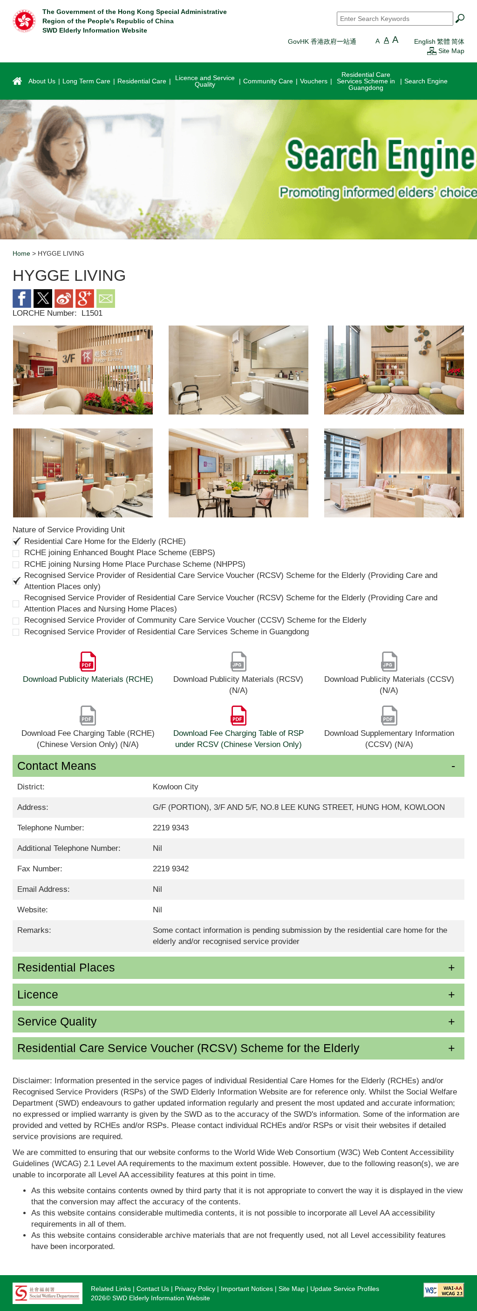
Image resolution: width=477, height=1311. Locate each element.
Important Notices (247, 1288)
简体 (457, 41)
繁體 (443, 41)
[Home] (24, 20)
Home (21, 253)
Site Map (451, 50)
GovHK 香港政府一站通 (322, 41)
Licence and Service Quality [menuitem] (205, 81)
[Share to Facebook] (22, 297)
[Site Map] (431, 50)
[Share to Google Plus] (84, 297)
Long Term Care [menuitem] (86, 81)
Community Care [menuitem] (268, 81)
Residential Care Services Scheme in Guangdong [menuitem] (366, 81)
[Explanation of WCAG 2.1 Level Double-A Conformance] (443, 1289)
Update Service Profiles (344, 1288)
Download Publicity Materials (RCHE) (88, 679)
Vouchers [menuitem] (313, 81)
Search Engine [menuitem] (426, 81)
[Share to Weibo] (64, 297)
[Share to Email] (105, 297)
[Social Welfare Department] (47, 1293)
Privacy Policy (195, 1288)
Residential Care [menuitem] (141, 81)
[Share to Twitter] (43, 297)
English (425, 41)
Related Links (111, 1288)
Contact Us (152, 1288)
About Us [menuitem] (41, 81)
